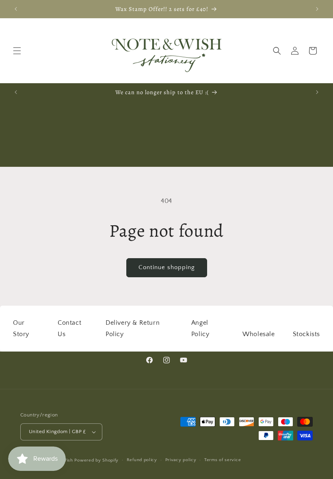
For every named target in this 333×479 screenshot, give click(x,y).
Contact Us (69, 328)
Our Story (21, 328)
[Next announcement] (317, 9)
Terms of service (222, 459)
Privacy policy (181, 459)
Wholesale (258, 334)
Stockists (306, 334)
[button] (17, 51)
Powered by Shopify (96, 460)
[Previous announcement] (16, 9)
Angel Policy (200, 328)
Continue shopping (166, 267)
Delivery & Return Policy (133, 328)
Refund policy (142, 459)
